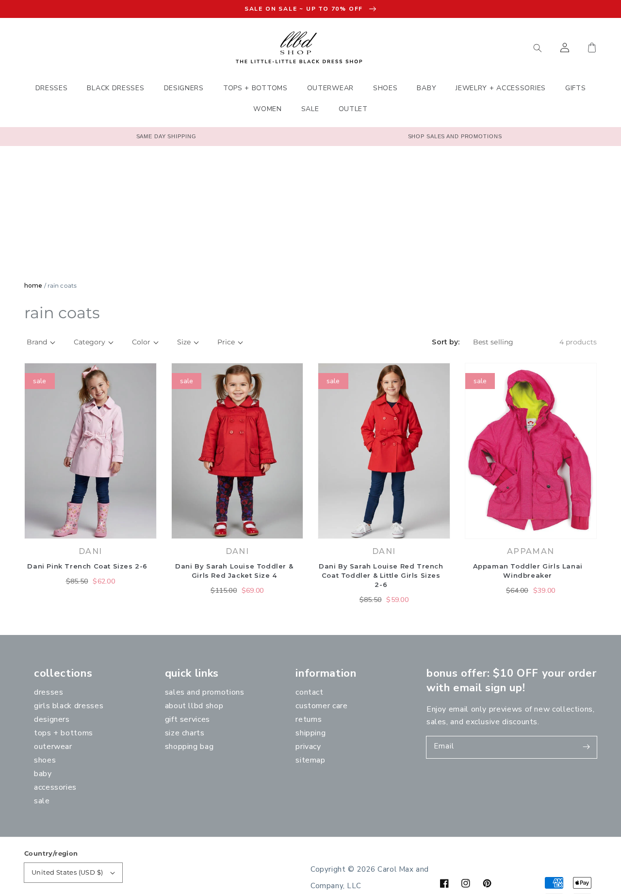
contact (309, 692)
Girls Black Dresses (68, 705)
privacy (308, 746)
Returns (308, 719)
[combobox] (492, 47)
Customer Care (321, 705)
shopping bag (189, 746)
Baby (43, 773)
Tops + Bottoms (63, 733)
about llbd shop (194, 705)
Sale (42, 801)
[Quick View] (147, 533)
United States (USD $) (67, 872)
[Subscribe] (586, 747)
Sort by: (445, 342)
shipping (310, 733)
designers (52, 719)
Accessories (55, 787)
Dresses (48, 692)
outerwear (53, 746)
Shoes (45, 760)
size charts (185, 733)
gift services (187, 719)
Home (33, 285)
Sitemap (310, 760)
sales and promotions (205, 692)
